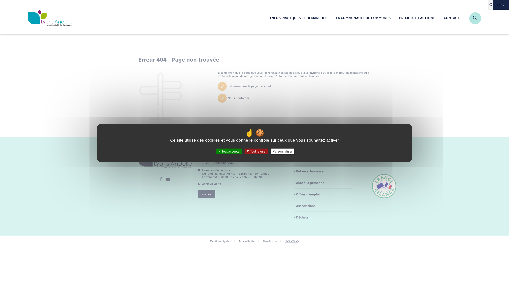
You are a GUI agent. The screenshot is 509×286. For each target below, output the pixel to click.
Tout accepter (230, 151)
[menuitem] (298, 18)
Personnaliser (282, 151)
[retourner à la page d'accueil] (50, 18)
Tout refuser (257, 151)
